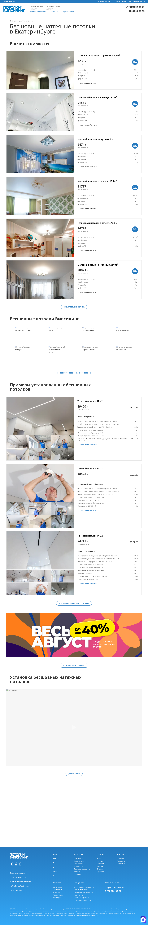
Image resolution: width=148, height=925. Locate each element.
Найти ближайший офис (19, 886)
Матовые (120, 858)
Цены (55, 858)
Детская (100, 866)
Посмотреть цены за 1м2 (74, 307)
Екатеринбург (15, 21)
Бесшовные (78, 864)
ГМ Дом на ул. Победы (53, 6)
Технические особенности (84, 887)
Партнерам (57, 897)
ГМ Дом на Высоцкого (36, 6)
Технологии (27, 21)
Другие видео (74, 774)
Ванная (100, 861)
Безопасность (58, 890)
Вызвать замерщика (17, 873)
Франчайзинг (58, 895)
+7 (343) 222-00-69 (135, 7)
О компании (57, 887)
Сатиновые (121, 861)
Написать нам (105, 1)
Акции (55, 867)
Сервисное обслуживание (83, 892)
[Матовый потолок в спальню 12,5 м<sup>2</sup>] (40, 196)
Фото (55, 854)
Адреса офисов (68, 11)
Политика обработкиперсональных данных (82, 898)
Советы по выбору (81, 890)
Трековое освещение (82, 869)
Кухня (99, 858)
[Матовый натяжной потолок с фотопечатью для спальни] (23, 336)
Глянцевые (121, 864)
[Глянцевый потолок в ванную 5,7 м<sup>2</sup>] (40, 112)
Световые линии (80, 858)
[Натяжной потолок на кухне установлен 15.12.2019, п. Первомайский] (124, 355)
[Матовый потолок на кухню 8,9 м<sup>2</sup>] (40, 154)
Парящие (77, 874)
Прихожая (101, 871)
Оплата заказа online (18, 877)
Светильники (58, 876)
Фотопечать (78, 866)
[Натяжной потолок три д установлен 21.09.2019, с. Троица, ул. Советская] (57, 336)
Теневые (77, 871)
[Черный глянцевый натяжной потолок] (91, 355)
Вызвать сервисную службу (20, 882)
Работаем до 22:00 (138, 1)
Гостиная (100, 864)
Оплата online (121, 1)
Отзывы (56, 863)
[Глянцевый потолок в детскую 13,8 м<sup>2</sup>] (40, 238)
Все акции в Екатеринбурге (74, 665)
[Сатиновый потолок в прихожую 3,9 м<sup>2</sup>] (40, 70)
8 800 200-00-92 (137, 11)
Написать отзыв (16, 890)
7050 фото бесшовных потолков (74, 373)
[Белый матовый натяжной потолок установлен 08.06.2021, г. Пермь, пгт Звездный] (124, 336)
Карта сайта (78, 895)
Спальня (100, 869)
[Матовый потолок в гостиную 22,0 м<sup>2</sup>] (40, 279)
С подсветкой (79, 861)
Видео (55, 871)
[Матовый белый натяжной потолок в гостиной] (91, 336)
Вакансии (56, 892)
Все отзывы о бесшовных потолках (74, 603)
